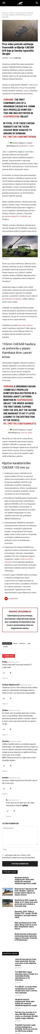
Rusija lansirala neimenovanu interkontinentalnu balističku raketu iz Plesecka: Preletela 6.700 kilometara (26, 937)
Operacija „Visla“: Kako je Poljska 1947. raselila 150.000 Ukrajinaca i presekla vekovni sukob (26, 914)
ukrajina (5, 646)
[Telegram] (25, 638)
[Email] (20, 638)
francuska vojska (24, 325)
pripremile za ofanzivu (13, 299)
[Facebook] (4, 638)
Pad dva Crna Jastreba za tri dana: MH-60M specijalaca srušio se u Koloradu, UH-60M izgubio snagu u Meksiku (26, 1015)
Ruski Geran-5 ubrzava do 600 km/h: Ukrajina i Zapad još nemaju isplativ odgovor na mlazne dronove (26, 892)
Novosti (11, 13)
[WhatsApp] (14, 638)
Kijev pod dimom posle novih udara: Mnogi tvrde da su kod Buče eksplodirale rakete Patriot (26, 926)
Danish (15, 643)
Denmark (22, 643)
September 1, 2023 (26, 146)
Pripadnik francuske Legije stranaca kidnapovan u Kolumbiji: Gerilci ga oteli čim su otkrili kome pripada (26, 1028)
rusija (28, 643)
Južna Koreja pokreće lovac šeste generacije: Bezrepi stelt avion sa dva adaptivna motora (25, 962)
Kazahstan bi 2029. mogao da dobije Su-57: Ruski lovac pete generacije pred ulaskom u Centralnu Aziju (26, 903)
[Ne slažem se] (10, 672)
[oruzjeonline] (20, 3)
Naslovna (5, 13)
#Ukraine (8, 99)
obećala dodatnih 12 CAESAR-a (16, 216)
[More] (30, 638)
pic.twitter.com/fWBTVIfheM (19, 136)
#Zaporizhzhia (11, 116)
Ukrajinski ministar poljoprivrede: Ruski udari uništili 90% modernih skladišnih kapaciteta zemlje (25, 881)
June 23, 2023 (26, 433)
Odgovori (5, 678)
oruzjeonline (17, 58)
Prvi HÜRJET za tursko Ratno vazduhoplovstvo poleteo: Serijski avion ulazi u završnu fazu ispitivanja (26, 990)
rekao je (26, 91)
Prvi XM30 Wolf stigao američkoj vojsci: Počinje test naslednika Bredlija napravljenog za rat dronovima (26, 976)
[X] (9, 638)
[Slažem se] (4, 672)
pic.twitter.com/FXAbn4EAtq (19, 423)
